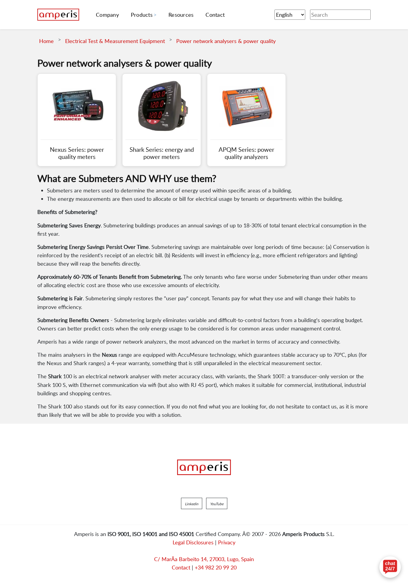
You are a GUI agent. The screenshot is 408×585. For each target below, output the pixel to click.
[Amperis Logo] (204, 467)
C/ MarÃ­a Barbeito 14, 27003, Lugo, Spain (204, 559)
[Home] (58, 14)
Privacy (226, 542)
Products (142, 14)
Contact (181, 567)
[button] (191, 503)
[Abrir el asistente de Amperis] (390, 567)
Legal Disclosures (193, 542)
